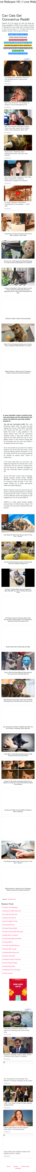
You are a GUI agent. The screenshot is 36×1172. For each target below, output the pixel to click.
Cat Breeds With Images (9, 949)
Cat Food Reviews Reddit (9, 963)
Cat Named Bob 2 (7, 942)
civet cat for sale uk (18, 51)
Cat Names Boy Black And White (11, 938)
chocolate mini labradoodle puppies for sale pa (18, 42)
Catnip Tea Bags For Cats (9, 921)
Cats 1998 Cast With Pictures (10, 945)
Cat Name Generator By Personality (12, 932)
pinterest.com (12, 899)
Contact (15, 1166)
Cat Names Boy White (8, 966)
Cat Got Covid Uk (7, 973)
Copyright (18, 1168)
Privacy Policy (25, 1166)
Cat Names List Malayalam (10, 907)
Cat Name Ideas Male (8, 956)
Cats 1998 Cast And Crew (9, 914)
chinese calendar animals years (18, 37)
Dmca (8, 1166)
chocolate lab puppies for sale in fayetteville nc (18, 45)
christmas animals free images (18, 40)
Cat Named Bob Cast (8, 925)
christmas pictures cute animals (18, 53)
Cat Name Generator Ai (9, 918)
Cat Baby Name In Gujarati (10, 935)
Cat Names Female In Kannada (11, 959)
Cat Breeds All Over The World (11, 970)
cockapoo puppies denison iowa (18, 34)
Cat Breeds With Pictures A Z (10, 952)
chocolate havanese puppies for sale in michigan (18, 48)
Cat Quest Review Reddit (9, 928)
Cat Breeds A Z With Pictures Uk (11, 911)
